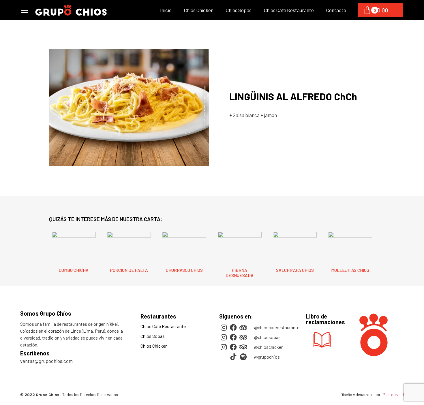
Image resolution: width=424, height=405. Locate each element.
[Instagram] (223, 327)
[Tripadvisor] (243, 327)
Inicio (166, 10)
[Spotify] (243, 356)
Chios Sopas (239, 10)
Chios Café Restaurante (289, 10)
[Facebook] (233, 327)
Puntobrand (393, 394)
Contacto (336, 10)
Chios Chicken (198, 10)
